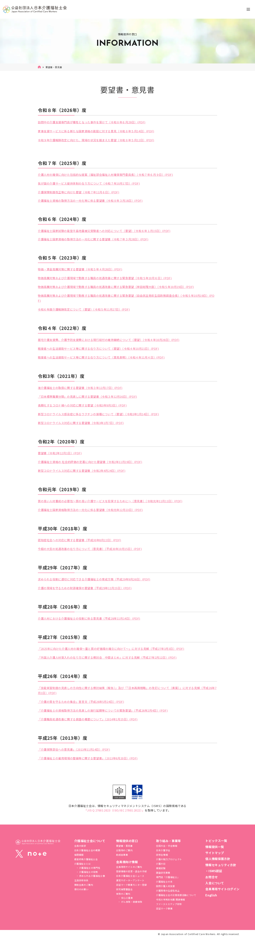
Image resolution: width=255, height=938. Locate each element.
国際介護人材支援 (165, 886)
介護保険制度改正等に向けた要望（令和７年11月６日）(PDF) (78, 192)
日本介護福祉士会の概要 (87, 850)
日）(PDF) (141, 239)
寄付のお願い (81, 889)
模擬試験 (160, 868)
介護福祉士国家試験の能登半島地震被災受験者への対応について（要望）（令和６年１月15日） (100, 231)
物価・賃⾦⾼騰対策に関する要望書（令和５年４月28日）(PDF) (80, 269)
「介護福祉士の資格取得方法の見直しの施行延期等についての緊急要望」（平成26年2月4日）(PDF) (103, 710)
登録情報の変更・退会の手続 (131, 871)
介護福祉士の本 (164, 881)
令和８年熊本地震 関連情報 (170, 899)
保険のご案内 (123, 893)
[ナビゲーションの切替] (248, 9)
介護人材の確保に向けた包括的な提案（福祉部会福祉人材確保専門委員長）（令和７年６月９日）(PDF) (105, 175)
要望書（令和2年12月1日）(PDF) (60, 453)
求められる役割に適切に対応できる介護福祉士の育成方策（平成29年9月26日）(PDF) (94, 579)
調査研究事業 (163, 872)
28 (132, 239)
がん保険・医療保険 (131, 901)
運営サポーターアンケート (130, 880)
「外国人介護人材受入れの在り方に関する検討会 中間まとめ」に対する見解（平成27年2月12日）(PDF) (107, 657)
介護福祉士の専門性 (89, 867)
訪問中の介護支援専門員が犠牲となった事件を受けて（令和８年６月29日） (87, 122)
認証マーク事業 (164, 908)
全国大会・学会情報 (166, 845)
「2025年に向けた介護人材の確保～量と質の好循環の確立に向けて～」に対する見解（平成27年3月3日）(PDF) (111, 649)
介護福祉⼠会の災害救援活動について (176, 895)
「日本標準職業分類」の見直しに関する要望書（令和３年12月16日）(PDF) (87, 396)
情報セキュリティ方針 (220, 865)
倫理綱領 (79, 854)
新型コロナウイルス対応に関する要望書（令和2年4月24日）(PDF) (81, 471)
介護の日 (160, 863)
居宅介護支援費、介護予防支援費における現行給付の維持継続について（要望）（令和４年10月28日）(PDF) (108, 340)
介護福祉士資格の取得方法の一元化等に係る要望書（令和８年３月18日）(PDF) (90, 200)
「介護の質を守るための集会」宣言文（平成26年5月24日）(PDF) (81, 702)
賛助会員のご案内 (83, 884)
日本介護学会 (163, 850)
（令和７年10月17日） (117, 183)
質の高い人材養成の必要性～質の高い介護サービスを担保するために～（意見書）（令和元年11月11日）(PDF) (110, 501)
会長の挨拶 (80, 845)
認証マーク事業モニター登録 (131, 884)
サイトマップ (214, 853)
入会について (214, 883)
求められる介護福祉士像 (91, 875)
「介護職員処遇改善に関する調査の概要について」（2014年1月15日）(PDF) (88, 719)
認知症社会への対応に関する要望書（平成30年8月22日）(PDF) (79, 540)
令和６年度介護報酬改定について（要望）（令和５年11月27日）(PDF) (84, 309)
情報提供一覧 (214, 847)
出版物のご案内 (124, 850)
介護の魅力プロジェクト (169, 859)
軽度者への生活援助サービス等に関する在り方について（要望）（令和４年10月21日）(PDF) (98, 348)
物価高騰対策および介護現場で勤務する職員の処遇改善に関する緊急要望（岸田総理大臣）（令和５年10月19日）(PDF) (116, 287)
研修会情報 (162, 854)
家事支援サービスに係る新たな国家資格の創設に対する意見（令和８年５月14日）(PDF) (96, 131)
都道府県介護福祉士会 (86, 859)
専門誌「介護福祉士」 (168, 877)
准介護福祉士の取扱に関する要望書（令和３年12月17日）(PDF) (80, 388)
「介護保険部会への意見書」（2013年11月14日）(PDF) (74, 749)
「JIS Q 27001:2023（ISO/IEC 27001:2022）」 (114, 810)
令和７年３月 (122, 239)
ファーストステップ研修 (169, 904)
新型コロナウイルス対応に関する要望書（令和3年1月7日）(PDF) (81, 423)
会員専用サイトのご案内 (129, 866)
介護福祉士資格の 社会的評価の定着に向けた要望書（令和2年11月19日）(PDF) (90, 462)
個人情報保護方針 (217, 859)
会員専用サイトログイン (222, 889)
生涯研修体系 (81, 880)
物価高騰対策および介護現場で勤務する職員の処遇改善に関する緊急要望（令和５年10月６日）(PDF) (105, 278)
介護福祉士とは (82, 863)
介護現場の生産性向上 (168, 890)
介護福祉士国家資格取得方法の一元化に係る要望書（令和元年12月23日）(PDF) (90, 510)
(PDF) (141, 122)
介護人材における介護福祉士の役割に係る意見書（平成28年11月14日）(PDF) (89, 618)
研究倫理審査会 (124, 889)
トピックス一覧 (216, 841)
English (211, 895)
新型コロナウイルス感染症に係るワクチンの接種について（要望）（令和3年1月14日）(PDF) (98, 414)
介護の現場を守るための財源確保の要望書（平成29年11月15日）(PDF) (84, 588)
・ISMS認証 (213, 871)
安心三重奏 (126, 897)
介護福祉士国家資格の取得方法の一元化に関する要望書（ (76, 239)
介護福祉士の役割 (88, 871)
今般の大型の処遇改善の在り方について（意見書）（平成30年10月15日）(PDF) (90, 549)
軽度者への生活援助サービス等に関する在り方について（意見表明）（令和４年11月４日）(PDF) (101, 357)
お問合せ (211, 877)
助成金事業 (122, 854)
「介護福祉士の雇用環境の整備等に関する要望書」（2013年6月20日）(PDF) (88, 758)
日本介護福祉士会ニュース (130, 875)
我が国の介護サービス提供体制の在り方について (70, 183)
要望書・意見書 (124, 845)
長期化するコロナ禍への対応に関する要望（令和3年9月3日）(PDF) (82, 405)
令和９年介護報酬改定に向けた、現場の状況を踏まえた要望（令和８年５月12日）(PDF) (96, 140)
